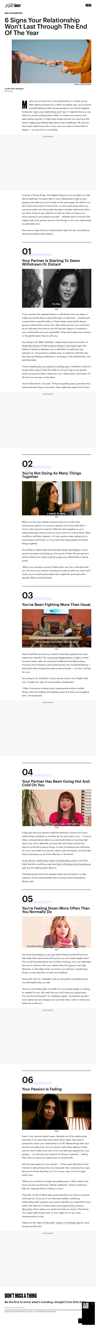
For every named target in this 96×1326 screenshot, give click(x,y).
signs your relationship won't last (49, 111)
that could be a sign (52, 557)
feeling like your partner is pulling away (50, 366)
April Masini (74, 549)
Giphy (56, 309)
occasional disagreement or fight (63, 657)
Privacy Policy (52, 1311)
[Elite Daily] (13, 5)
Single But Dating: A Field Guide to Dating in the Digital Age (51, 345)
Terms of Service (41, 1311)
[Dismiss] (92, 1304)
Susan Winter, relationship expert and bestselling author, (50, 860)
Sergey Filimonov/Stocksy (82, 84)
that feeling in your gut (43, 954)
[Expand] (84, 1304)
